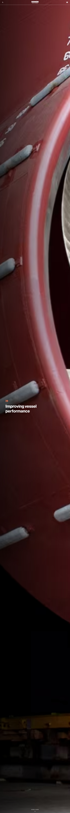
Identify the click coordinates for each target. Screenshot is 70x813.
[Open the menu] (67, 2)
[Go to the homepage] (35, 3)
